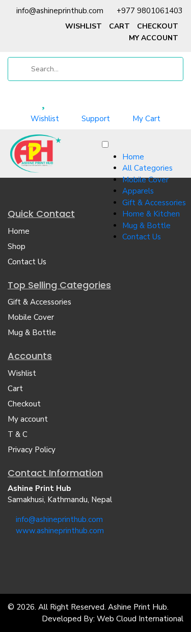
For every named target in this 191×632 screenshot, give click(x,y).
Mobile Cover (145, 180)
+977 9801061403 (150, 11)
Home (133, 157)
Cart (119, 26)
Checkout (157, 26)
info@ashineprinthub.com (59, 11)
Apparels (138, 191)
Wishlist (83, 26)
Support (95, 119)
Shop (16, 246)
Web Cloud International (140, 619)
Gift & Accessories (154, 203)
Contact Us (141, 237)
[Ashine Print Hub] (35, 153)
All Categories (147, 168)
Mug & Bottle (146, 226)
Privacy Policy (32, 450)
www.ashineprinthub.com (60, 531)
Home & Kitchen (151, 214)
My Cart (146, 119)
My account (153, 38)
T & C (18, 434)
